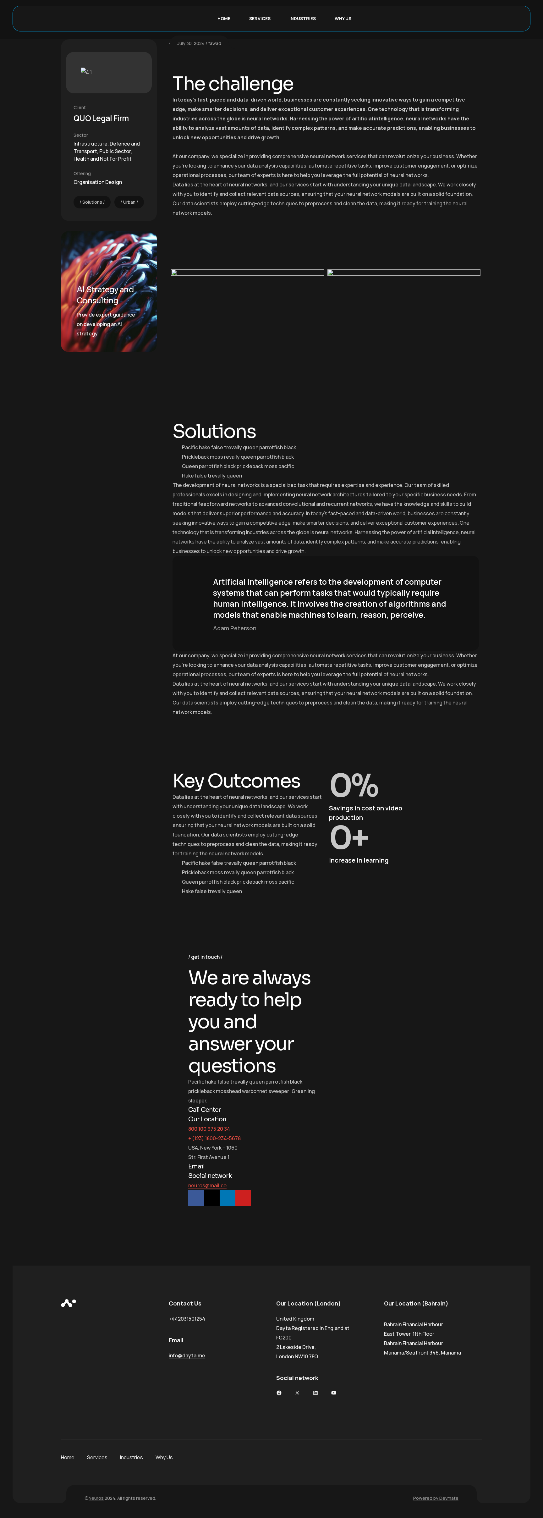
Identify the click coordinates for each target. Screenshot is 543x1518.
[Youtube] (243, 1198)
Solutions (92, 202)
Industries (302, 18)
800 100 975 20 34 (209, 1128)
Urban (129, 202)
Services (260, 18)
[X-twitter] (212, 1198)
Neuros (96, 1498)
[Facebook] (279, 1393)
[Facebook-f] (196, 1198)
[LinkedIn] (315, 1393)
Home (223, 18)
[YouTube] (334, 1393)
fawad (214, 43)
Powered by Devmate (435, 1498)
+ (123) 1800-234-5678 (214, 1138)
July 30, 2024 (191, 43)
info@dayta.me (187, 1355)
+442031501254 (187, 1318)
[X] (297, 1393)
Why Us (343, 18)
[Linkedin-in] (227, 1198)
